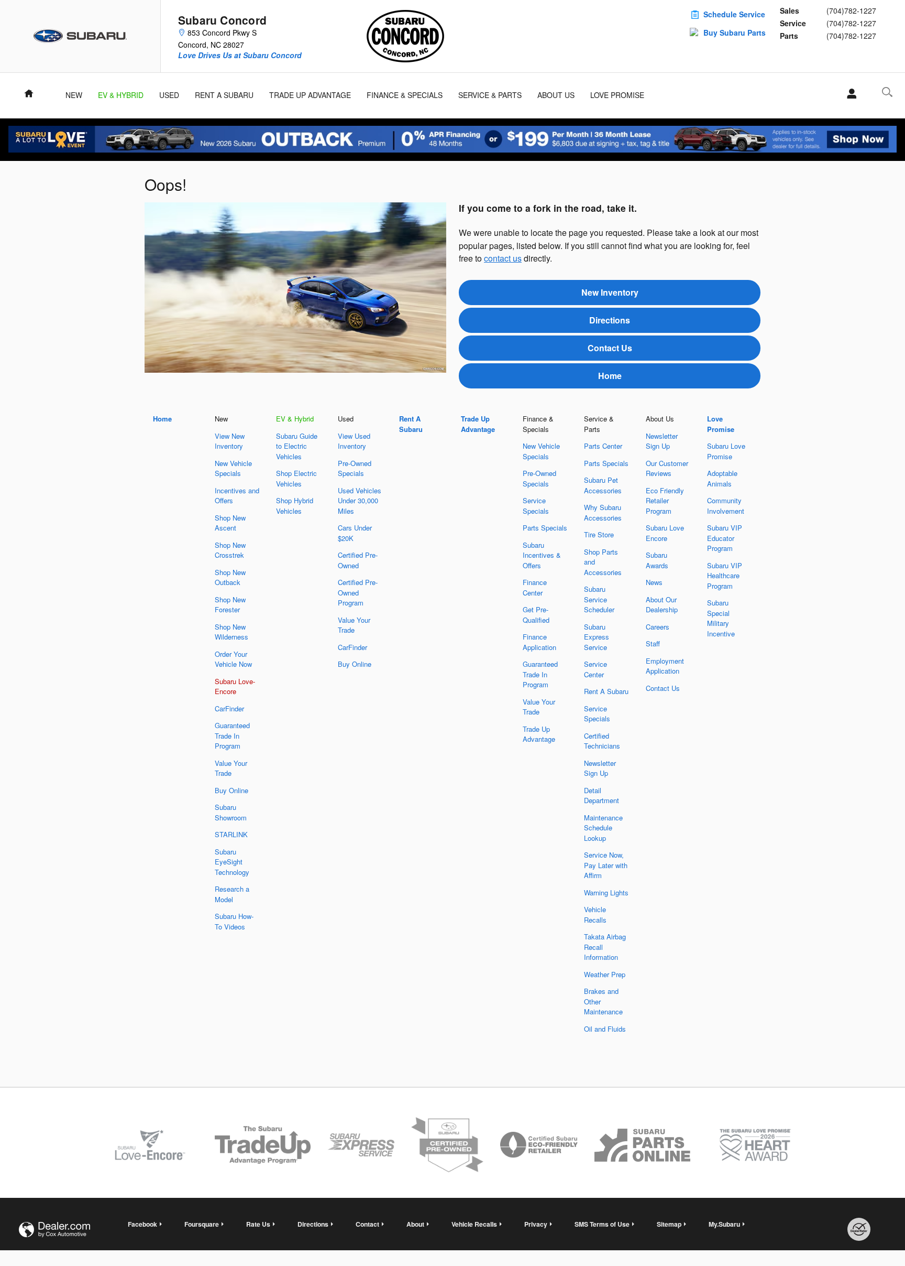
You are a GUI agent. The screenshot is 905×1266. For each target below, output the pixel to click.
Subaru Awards (657, 560)
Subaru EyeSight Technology (232, 862)
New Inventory (609, 292)
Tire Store (599, 534)
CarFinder (229, 708)
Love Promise (617, 95)
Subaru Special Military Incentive (721, 618)
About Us (556, 95)
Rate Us (258, 1224)
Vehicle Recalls (595, 914)
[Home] (80, 36)
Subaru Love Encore (665, 533)
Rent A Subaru (224, 95)
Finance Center (535, 587)
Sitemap (669, 1224)
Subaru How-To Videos (234, 921)
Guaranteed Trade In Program (232, 735)
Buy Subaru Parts (734, 32)
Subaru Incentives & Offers (542, 555)
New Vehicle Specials (233, 468)
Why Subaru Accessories (603, 512)
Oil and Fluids (605, 1029)
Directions (609, 320)
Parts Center (603, 446)
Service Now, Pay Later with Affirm (605, 865)
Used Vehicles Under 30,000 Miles (359, 500)
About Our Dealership (662, 604)
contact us (503, 258)
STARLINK (231, 834)
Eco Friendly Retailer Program (665, 500)
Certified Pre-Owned (358, 560)
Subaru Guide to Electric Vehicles (296, 446)
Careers (657, 627)
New (73, 95)
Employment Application (665, 666)
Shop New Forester (230, 604)
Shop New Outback (230, 577)
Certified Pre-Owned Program (358, 592)
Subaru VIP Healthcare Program (724, 575)
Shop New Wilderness (231, 632)
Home (610, 376)
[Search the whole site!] (887, 92)
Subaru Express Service (596, 637)
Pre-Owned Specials (354, 468)
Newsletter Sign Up (600, 768)
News (654, 582)
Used (169, 95)
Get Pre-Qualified (536, 614)
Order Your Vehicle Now (233, 659)
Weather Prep (604, 974)
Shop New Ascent (230, 523)
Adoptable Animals (722, 478)
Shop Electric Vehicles (296, 478)
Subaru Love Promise (726, 451)
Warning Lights (606, 892)
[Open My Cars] (848, 94)
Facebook (142, 1224)
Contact (367, 1224)
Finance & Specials (405, 95)
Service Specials (536, 505)
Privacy (535, 1224)
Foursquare (201, 1224)
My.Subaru (724, 1224)
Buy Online (231, 790)
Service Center (595, 669)
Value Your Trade (231, 768)
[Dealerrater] (858, 1229)
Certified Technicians (602, 741)
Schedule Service (734, 14)
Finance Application (539, 642)
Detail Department (601, 795)
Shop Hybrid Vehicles (294, 505)
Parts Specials (545, 528)
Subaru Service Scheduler (599, 599)
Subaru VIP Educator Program (724, 538)
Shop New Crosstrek (230, 550)
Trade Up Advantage (310, 95)
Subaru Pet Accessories (603, 485)
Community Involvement (725, 505)
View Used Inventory (354, 441)
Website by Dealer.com (54, 1229)
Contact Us (610, 348)
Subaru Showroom (231, 812)
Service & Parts (490, 95)
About (415, 1224)
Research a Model (232, 894)
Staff (653, 643)
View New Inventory (230, 441)
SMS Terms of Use (602, 1224)
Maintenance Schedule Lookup (603, 828)
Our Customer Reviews (667, 468)
